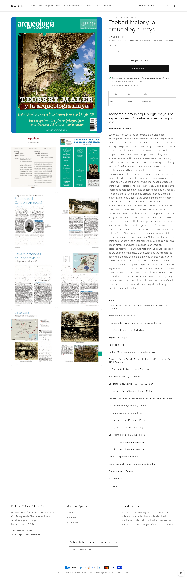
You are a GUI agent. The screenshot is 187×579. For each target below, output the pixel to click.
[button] (161, 6)
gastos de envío (136, 41)
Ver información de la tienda (125, 86)
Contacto (71, 513)
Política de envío (122, 573)
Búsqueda (71, 517)
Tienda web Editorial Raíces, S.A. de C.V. (80, 573)
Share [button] (114, 486)
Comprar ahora (139, 68)
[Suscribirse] (115, 549)
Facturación (72, 522)
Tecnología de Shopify (105, 573)
